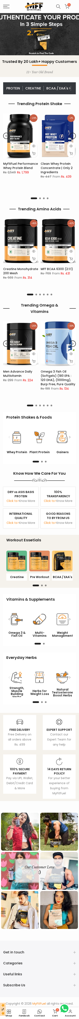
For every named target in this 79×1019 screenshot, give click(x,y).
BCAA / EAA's (57, 88)
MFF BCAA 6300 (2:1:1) (57, 269)
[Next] (69, 88)
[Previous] (9, 88)
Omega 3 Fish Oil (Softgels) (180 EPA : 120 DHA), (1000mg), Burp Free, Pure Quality (58, 377)
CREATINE (33, 88)
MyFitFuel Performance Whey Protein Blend (20, 166)
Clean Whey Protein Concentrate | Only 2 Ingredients (57, 168)
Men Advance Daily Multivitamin (17, 373)
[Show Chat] (65, 1008)
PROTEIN (13, 88)
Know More (27, 501)
